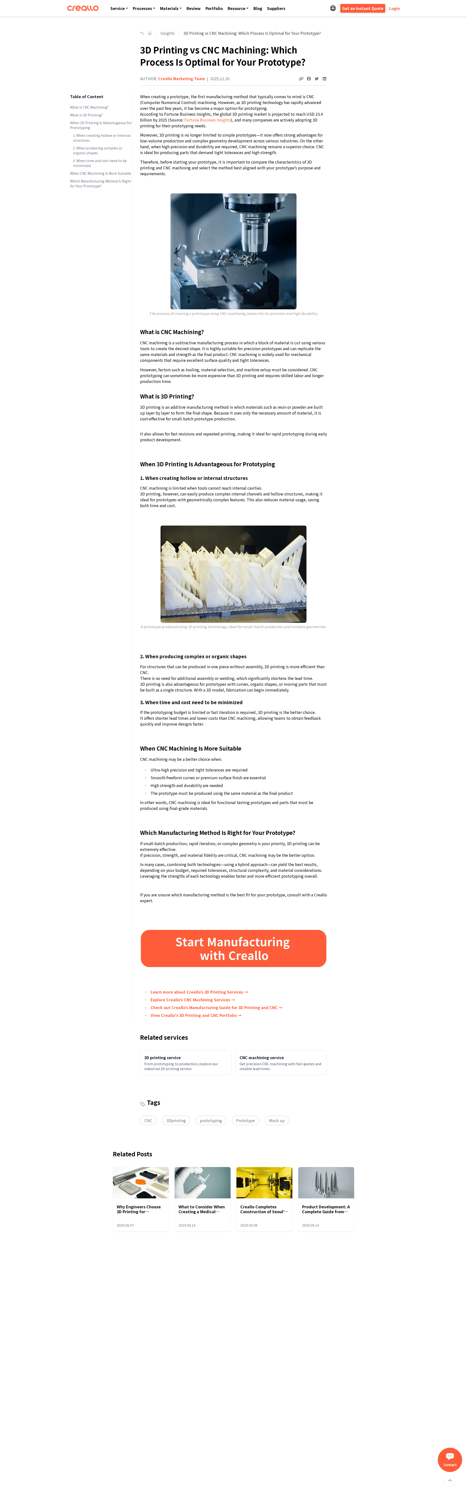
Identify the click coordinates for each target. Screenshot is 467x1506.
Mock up (277, 1120)
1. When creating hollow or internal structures (101, 138)
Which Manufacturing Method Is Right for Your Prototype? (100, 183)
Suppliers (276, 8)
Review (194, 8)
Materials (169, 8)
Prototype (245, 1120)
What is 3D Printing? (86, 115)
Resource (236, 8)
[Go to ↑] (450, 1480)
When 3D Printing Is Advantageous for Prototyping (101, 125)
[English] (333, 8)
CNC (148, 1120)
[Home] (83, 8)
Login (394, 8)
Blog (257, 8)
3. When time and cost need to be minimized (100, 163)
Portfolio (214, 8)
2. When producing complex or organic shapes (97, 150)
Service (117, 8)
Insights (168, 33)
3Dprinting (176, 1120)
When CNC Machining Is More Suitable (100, 173)
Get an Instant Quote (362, 8)
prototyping (211, 1120)
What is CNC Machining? (89, 107)
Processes (142, 8)
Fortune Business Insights (207, 120)
